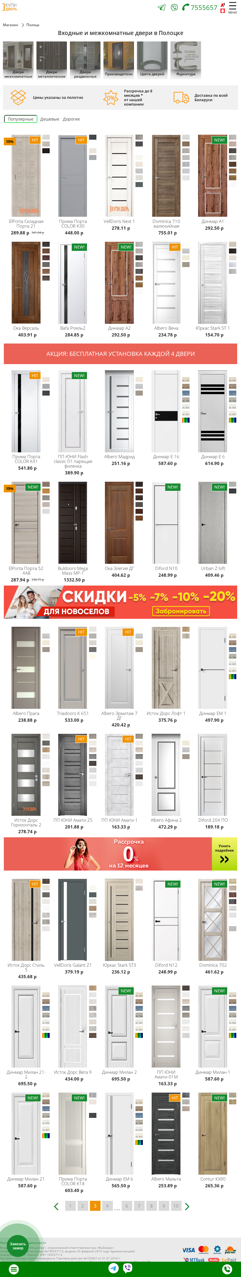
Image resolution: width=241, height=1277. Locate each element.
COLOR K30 (73, 223)
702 (213, 965)
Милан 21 (26, 1178)
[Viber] (174, 8)
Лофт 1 (166, 713)
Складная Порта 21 (26, 223)
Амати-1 (119, 820)
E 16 (166, 456)
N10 (166, 568)
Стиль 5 (26, 967)
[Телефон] (227, 1269)
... (117, 1206)
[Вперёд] (188, 1204)
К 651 (73, 713)
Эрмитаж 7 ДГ (119, 715)
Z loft (213, 568)
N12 (166, 965)
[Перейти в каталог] (14, 1269)
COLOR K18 (73, 1181)
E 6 (213, 456)
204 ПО (213, 820)
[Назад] (58, 1204)
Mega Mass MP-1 (73, 570)
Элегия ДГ (119, 568)
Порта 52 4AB (26, 570)
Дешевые (49, 119)
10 (176, 1206)
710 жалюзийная (166, 223)
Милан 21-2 (26, 1074)
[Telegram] (161, 8)
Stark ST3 (119, 965)
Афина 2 (166, 820)
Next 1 (119, 221)
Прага (26, 713)
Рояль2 (73, 328)
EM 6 (119, 1178)
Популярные (21, 119)
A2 (119, 328)
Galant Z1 (73, 965)
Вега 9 (73, 1072)
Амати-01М (166, 1074)
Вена (166, 328)
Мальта (166, 1178)
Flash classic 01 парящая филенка (73, 461)
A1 (213, 221)
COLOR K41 (26, 459)
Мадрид (119, 456)
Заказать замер (18, 1246)
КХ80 (213, 1178)
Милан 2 (119, 1072)
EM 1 (213, 713)
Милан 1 (212, 1072)
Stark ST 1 (213, 328)
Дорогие (71, 119)
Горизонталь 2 (26, 822)
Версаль (26, 328)
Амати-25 (73, 820)
